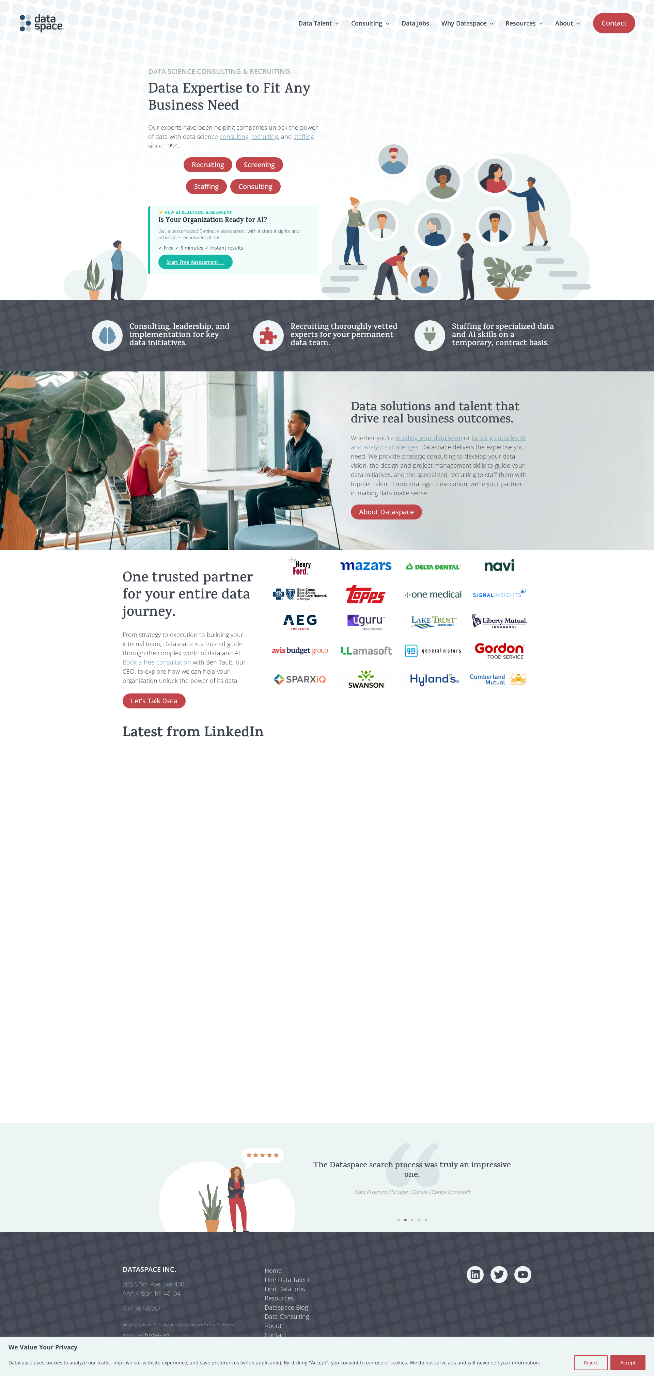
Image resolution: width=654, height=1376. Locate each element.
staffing (304, 136)
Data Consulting (287, 1316)
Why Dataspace (463, 23)
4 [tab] (419, 1220)
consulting (234, 136)
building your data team (428, 438)
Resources (520, 23)
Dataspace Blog (286, 1307)
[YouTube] (522, 1274)
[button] (335, 23)
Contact (275, 1335)
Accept (628, 1362)
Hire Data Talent (287, 1280)
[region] (327, 1356)
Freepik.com (156, 1334)
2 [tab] (405, 1220)
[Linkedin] (475, 1274)
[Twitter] (499, 1274)
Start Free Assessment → (195, 262)
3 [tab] (412, 1220)
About (564, 23)
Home (273, 1270)
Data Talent (315, 23)
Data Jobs (415, 23)
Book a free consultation (157, 662)
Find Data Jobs (285, 1289)
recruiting (264, 136)
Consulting (366, 23)
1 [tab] (398, 1220)
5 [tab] (425, 1220)
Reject (591, 1362)
